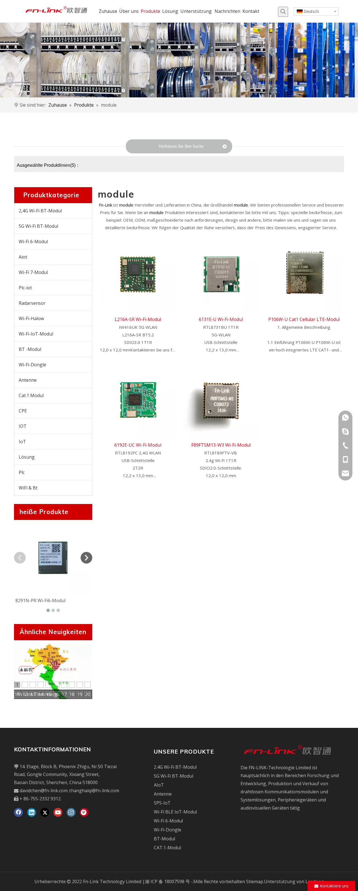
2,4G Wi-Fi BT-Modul (40, 211)
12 (24, 694)
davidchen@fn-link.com (44, 790)
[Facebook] (18, 812)
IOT (23, 426)
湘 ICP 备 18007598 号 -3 (170, 881)
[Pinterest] (84, 812)
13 (32, 694)
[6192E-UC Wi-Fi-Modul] (138, 399)
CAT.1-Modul (167, 848)
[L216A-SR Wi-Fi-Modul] (138, 274)
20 (87, 694)
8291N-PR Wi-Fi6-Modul (40, 600)
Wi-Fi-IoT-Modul (36, 334)
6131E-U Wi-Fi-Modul (221, 319)
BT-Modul (164, 839)
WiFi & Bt (28, 488)
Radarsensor (32, 303)
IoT (22, 442)
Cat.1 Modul (31, 395)
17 (64, 694)
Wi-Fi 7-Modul (33, 272)
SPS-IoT (162, 803)
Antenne (28, 380)
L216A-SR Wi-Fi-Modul (138, 319)
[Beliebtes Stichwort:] (283, 12)
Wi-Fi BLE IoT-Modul (175, 812)
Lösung (27, 457)
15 (48, 694)
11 (17, 694)
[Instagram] (71, 812)
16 (56, 694)
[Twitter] (44, 812)
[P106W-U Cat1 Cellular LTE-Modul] (303, 274)
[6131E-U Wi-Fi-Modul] (221, 274)
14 (40, 694)
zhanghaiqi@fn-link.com (94, 790)
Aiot (23, 257)
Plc (22, 472)
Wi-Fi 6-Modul (33, 241)
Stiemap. (255, 881)
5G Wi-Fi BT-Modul (38, 226)
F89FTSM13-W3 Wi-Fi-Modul (221, 445)
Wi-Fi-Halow (31, 318)
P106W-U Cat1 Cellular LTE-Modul (304, 319)
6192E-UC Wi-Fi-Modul (137, 445)
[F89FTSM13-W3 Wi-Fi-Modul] (221, 399)
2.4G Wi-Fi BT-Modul (175, 767)
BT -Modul (30, 349)
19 (79, 694)
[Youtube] (57, 812)
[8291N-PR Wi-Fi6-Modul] (53, 557)
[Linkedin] (31, 812)
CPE (23, 411)
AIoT (159, 785)
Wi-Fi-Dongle (32, 365)
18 (71, 694)
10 (87, 685)
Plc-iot (25, 288)
